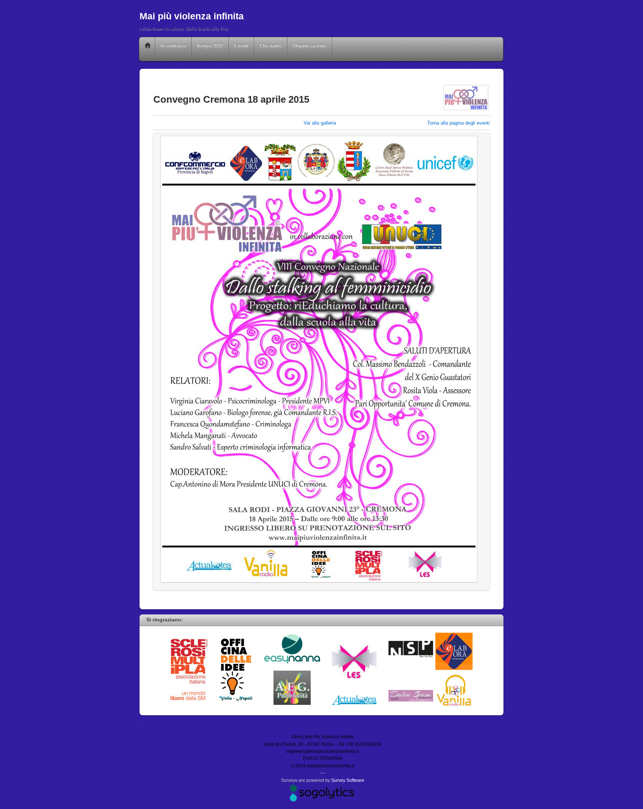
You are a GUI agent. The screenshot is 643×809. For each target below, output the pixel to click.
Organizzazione (309, 45)
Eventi (241, 45)
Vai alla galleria (320, 123)
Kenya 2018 (210, 45)
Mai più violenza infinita (192, 16)
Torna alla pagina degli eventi (458, 123)
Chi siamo (270, 45)
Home (147, 45)
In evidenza (173, 45)
